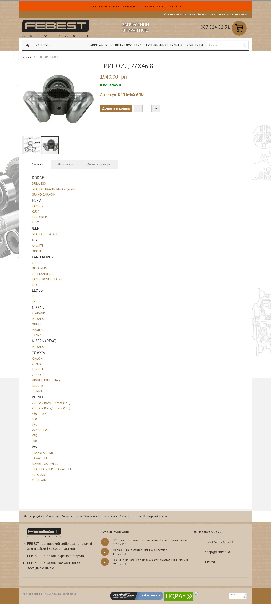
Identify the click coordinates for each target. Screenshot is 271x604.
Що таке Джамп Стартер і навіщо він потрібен (140, 550)
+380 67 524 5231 (219, 542)
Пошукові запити (72, 516)
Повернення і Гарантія (164, 45)
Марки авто (97, 45)
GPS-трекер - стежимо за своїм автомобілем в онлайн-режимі (150, 540)
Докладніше (65, 164)
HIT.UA (232, 595)
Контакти (195, 45)
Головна (27, 56)
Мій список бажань (195, 14)
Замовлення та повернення (101, 516)
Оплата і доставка (126, 45)
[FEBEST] (55, 28)
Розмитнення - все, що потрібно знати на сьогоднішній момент (150, 560)
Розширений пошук (155, 516)
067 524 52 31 (215, 27)
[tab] (38, 164)
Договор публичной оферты (41, 516)
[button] (30, 99)
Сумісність (38, 164)
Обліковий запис (172, 14)
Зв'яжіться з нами (130, 516)
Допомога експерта (99, 164)
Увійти (211, 14)
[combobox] (228, 45)
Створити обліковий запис (232, 14)
